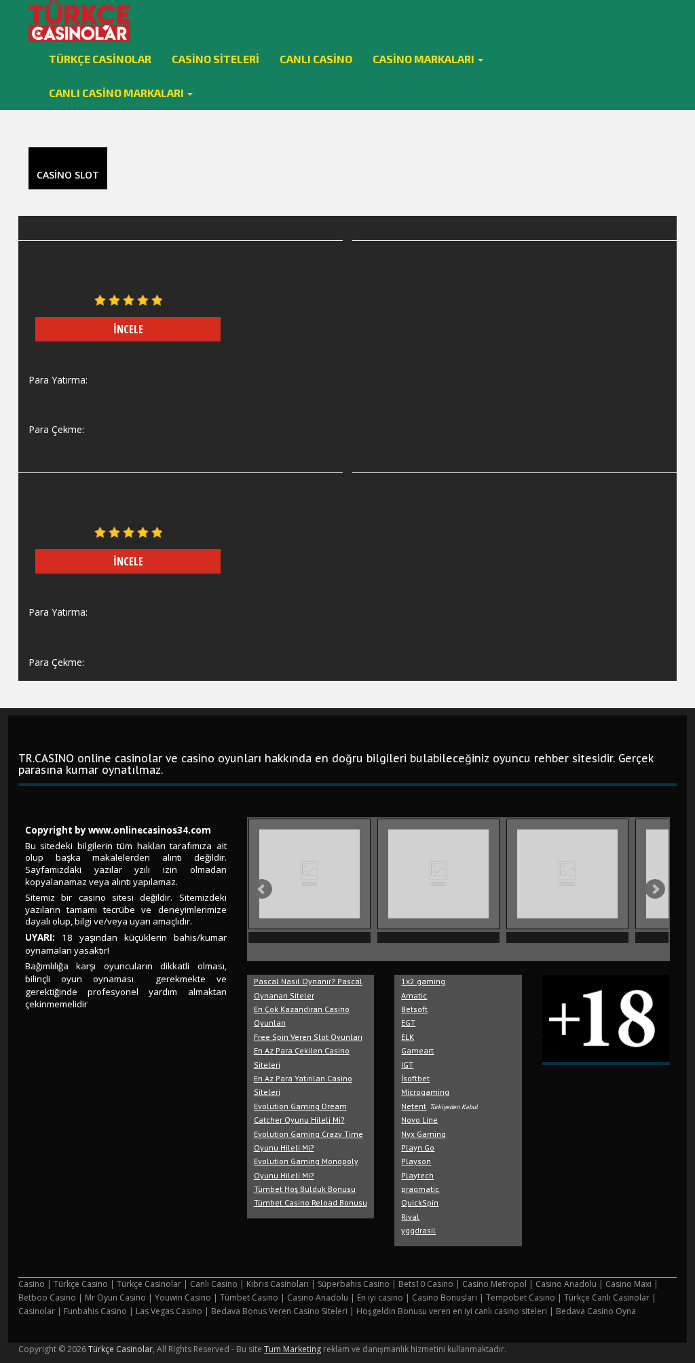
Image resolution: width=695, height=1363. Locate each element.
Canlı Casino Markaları (117, 92)
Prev (262, 889)
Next (655, 889)
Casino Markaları (424, 58)
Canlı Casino (316, 58)
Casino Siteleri (215, 58)
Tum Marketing (292, 1349)
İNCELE (128, 329)
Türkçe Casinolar (100, 58)
